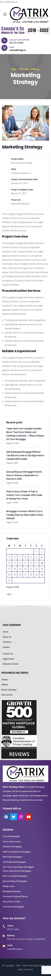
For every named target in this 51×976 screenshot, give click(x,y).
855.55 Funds (13, 929)
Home (14, 69)
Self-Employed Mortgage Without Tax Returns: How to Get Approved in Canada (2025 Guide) (25, 455)
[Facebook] (6, 816)
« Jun (8, 594)
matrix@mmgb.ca (15, 949)
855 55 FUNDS (16, 42)
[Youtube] (28, 816)
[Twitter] (13, 816)
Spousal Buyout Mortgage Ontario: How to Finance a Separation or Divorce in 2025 (24, 475)
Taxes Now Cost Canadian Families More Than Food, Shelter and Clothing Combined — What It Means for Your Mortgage (25, 434)
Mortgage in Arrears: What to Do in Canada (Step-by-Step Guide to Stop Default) (24, 515)
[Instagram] (21, 816)
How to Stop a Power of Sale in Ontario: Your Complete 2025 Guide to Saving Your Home (24, 495)
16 (42, 562)
